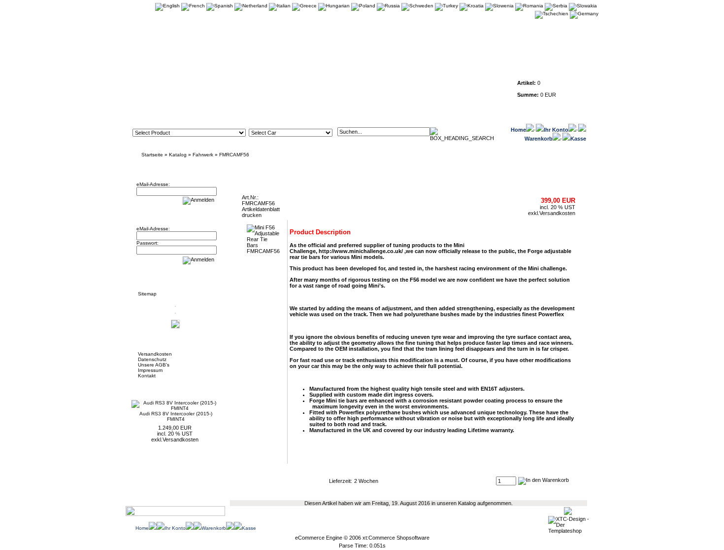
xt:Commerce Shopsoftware (395, 538)
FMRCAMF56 (234, 154)
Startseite (152, 154)
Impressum (150, 370)
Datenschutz (152, 359)
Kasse (578, 139)
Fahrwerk (203, 154)
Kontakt (147, 375)
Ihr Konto (556, 130)
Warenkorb (539, 139)
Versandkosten (155, 354)
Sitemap (147, 293)
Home (518, 130)
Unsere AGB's (153, 364)
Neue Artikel (156, 388)
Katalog (178, 154)
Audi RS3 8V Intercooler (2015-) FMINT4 (175, 416)
